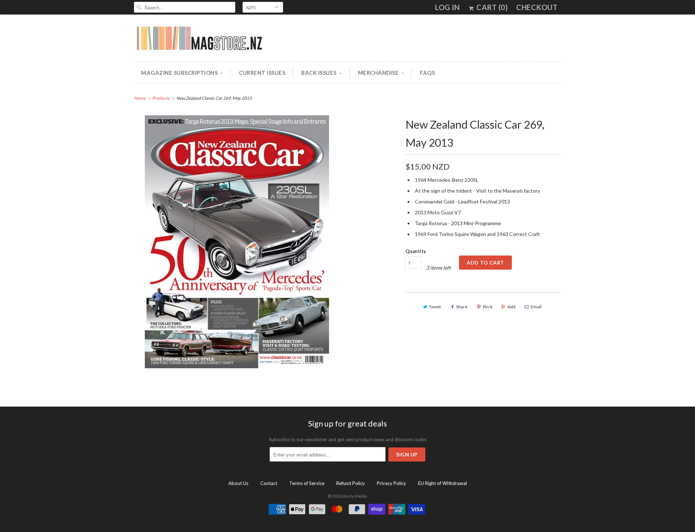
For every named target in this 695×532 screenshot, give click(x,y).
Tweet (435, 306)
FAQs (427, 72)
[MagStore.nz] (199, 40)
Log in (447, 7)
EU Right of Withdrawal (442, 483)
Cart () (491, 7)
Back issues (319, 72)
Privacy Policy (391, 483)
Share (461, 306)
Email (536, 306)
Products (160, 98)
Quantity (415, 251)
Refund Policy (350, 483)
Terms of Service (306, 483)
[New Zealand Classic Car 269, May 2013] (237, 241)
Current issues (262, 72)
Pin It (487, 306)
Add (511, 306)
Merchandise (378, 72)
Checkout (536, 7)
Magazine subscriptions (179, 72)
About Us (238, 483)
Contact (268, 483)
